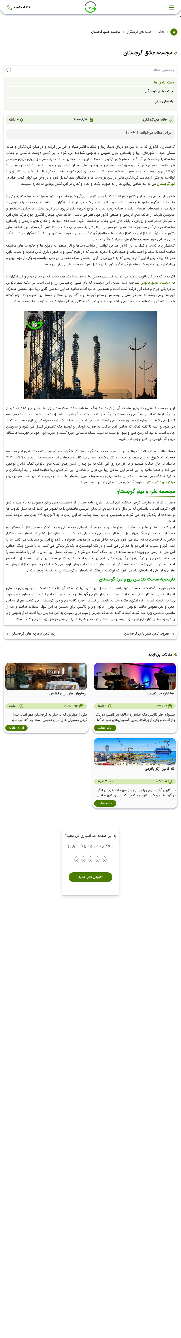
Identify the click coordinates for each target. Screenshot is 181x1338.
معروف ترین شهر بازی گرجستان (147, 634)
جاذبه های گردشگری (138, 32)
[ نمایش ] (132, 132)
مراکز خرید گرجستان (160, 482)
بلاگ (161, 32)
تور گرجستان (166, 184)
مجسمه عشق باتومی (155, 283)
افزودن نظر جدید (90, 877)
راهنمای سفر (164, 102)
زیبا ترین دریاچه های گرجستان (33, 634)
